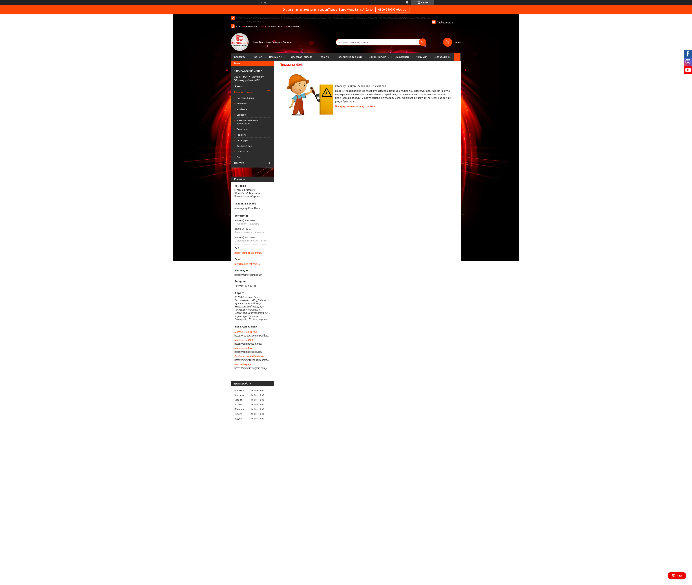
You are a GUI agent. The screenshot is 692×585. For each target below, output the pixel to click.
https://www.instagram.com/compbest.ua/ (252, 368)
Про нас (257, 57)
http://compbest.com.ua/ (248, 252)
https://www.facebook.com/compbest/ (252, 360)
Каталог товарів (243, 92)
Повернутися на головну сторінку (355, 106)
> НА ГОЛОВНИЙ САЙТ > (248, 70)
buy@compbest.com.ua (247, 264)
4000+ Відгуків (377, 57)
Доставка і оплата (301, 57)
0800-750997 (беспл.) (392, 9)
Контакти (239, 57)
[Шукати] (422, 42)
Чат (679, 575)
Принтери (242, 129)
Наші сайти (275, 57)
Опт (239, 157)
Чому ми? (421, 57)
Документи (402, 57)
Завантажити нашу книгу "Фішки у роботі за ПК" (249, 78)
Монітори (242, 109)
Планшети (242, 151)
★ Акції (238, 86)
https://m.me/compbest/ (248, 274)
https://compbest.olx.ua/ (248, 343)
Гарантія (324, 57)
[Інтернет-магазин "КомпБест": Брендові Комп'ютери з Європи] (240, 42)
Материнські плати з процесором (248, 122)
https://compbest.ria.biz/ (248, 351)
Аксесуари (242, 140)
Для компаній (442, 57)
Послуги (239, 162)
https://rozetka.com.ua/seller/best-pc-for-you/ (252, 335)
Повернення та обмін (349, 57)
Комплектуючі (244, 146)
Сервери (241, 114)
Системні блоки (245, 98)
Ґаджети (241, 134)
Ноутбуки (242, 103)
